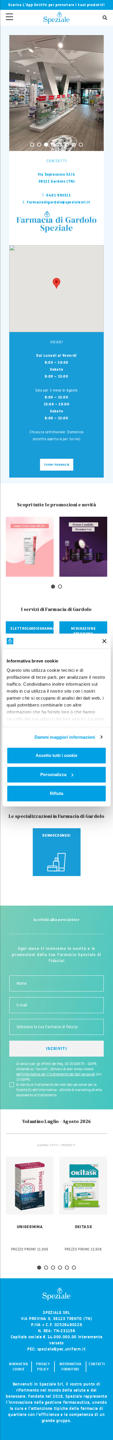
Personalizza (53, 774)
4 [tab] (53, 145)
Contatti (97, 1363)
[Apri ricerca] (105, 18)
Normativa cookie (18, 1366)
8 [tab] (81, 145)
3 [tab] (46, 145)
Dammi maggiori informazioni (64, 737)
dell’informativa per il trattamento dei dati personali (55, 1074)
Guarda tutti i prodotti (56, 1145)
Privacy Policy (43, 1366)
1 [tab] (32, 145)
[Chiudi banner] (104, 641)
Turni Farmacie (57, 465)
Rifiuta (56, 793)
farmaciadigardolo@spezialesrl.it (58, 202)
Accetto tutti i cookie (56, 755)
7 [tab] (74, 145)
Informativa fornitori (70, 1366)
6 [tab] (67, 145)
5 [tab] (60, 145)
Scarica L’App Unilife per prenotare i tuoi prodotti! (56, 4)
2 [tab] (39, 145)
